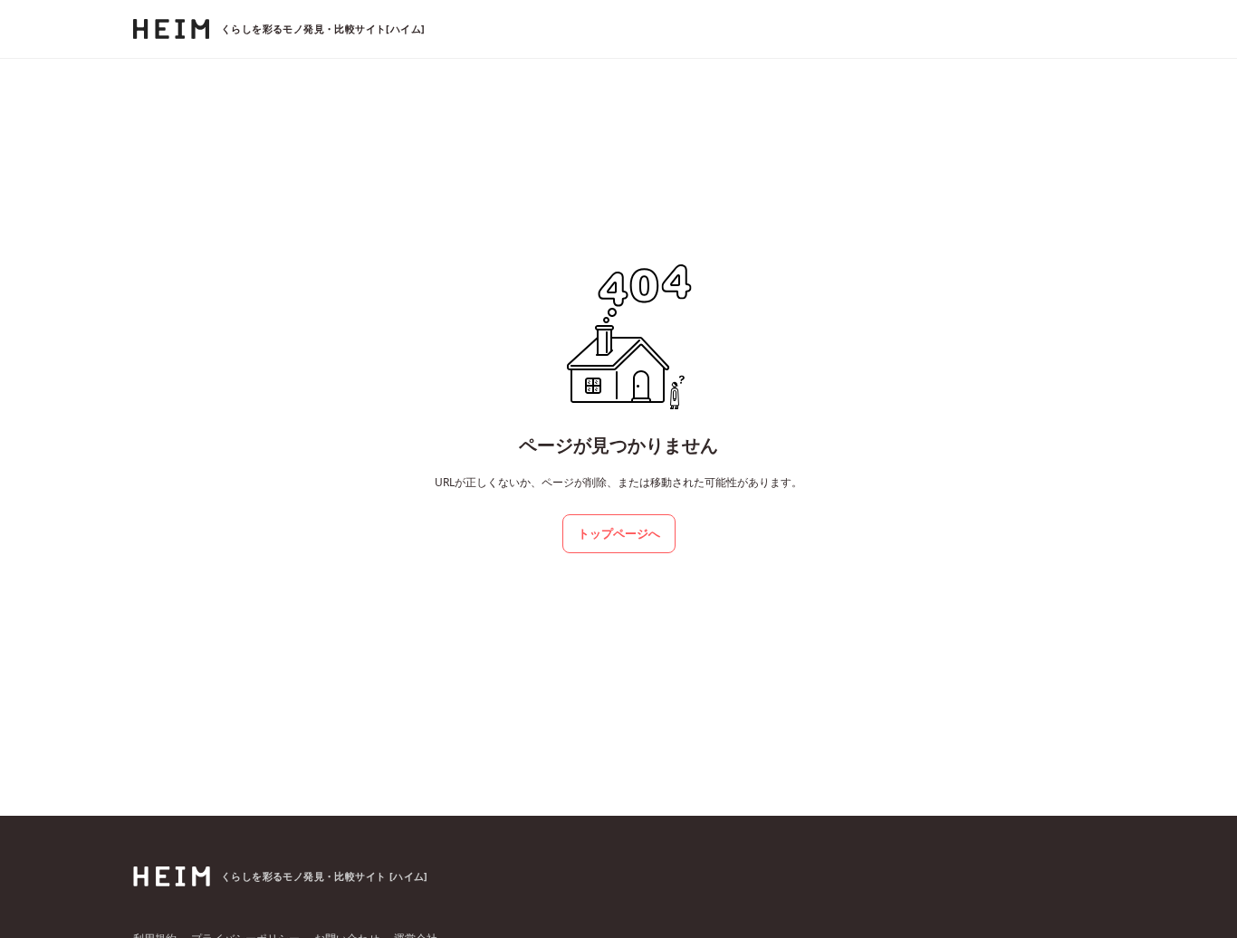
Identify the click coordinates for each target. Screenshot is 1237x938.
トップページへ (619, 533)
